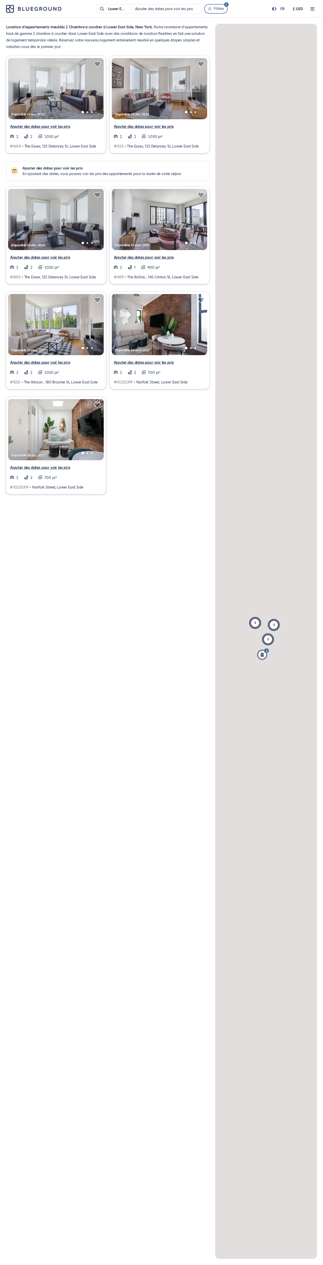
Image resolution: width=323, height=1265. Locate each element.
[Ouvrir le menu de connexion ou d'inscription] (312, 8)
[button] (255, 623)
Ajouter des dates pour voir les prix (40, 126)
